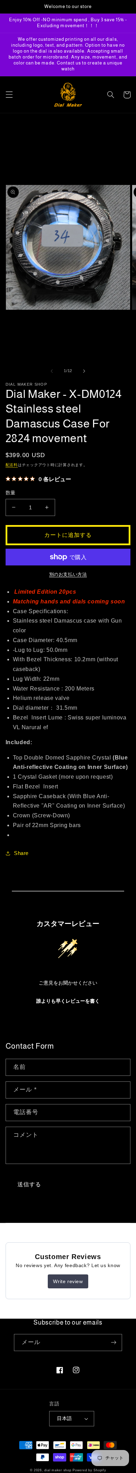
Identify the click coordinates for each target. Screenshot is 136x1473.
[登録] (114, 1342)
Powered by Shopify (89, 1470)
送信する (29, 1184)
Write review (68, 1281)
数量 (11, 492)
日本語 (64, 1418)
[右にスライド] (84, 371)
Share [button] (21, 853)
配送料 (12, 465)
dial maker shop (57, 1470)
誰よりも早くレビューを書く (68, 1001)
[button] (9, 95)
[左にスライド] (51, 371)
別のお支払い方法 (68, 574)
